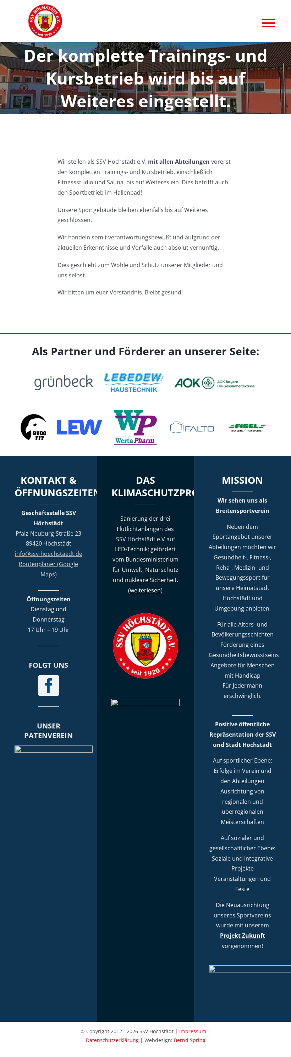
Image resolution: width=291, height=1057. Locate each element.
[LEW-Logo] (79, 422)
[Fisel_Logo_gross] (248, 423)
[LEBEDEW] (133, 374)
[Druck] (135, 412)
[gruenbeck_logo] (63, 378)
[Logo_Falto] (192, 423)
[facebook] (48, 685)
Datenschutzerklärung (112, 1040)
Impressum (192, 1031)
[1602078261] (33, 417)
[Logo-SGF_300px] (54, 748)
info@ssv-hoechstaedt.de (48, 554)
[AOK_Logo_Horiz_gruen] (215, 379)
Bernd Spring (189, 1040)
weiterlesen (145, 590)
